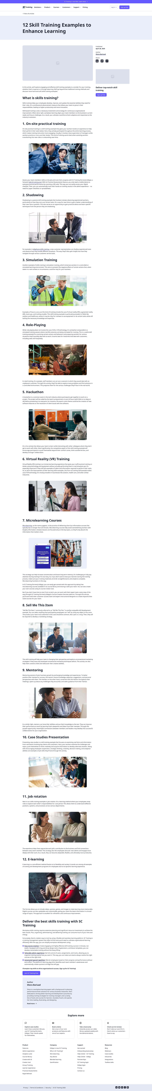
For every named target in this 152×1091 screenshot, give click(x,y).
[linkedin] (116, 1087)
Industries (108, 1057)
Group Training (28, 1065)
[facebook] (125, 1087)
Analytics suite (27, 1054)
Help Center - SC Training (85, 1054)
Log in (113, 7)
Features (25, 1048)
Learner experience (29, 1068)
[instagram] (128, 1087)
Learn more (82, 1)
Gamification (54, 1062)
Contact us (81, 1071)
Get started (81, 1048)
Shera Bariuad (101, 54)
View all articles (29, 14)
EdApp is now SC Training (58, 1048)
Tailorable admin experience (34, 953)
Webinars (108, 1051)
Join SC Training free (31, 973)
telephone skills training (41, 249)
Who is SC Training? (56, 1051)
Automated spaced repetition (34, 960)
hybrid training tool (35, 182)
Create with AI (27, 1059)
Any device (53, 1057)
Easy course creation (31, 946)
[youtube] (119, 1087)
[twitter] (122, 1087)
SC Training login (83, 1062)
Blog (106, 1048)
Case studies (109, 1054)
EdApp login (81, 1065)
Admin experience (28, 1051)
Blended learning (55, 1059)
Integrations (109, 1059)
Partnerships (81, 1059)
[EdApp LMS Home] (27, 7)
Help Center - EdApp (84, 1057)
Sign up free (101, 95)
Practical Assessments (30, 1071)
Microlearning (27, 526)
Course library (27, 1057)
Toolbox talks (109, 1062)
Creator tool (27, 1062)
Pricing (85, 7)
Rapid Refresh (27, 1074)
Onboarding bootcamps (85, 1051)
